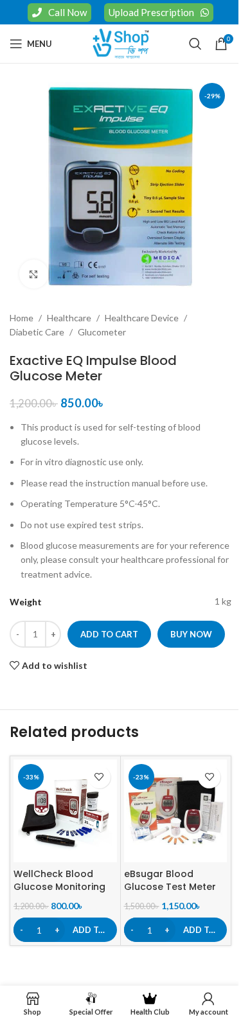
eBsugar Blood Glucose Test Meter (170, 880)
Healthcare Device (142, 317)
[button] (65, 930)
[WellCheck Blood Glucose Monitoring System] (65, 811)
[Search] (195, 44)
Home (21, 317)
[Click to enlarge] (33, 274)
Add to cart (109, 634)
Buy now (191, 634)
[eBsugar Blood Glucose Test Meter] (176, 811)
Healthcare (69, 317)
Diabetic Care (37, 331)
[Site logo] (121, 42)
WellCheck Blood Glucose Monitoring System (59, 886)
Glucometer (102, 331)
